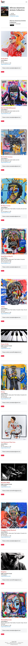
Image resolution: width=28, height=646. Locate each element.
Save (3, 71)
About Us (6, 642)
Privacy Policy (20, 642)
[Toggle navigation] (26, 2)
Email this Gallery (15, 16)
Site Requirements (13, 642)
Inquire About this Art (6, 64)
